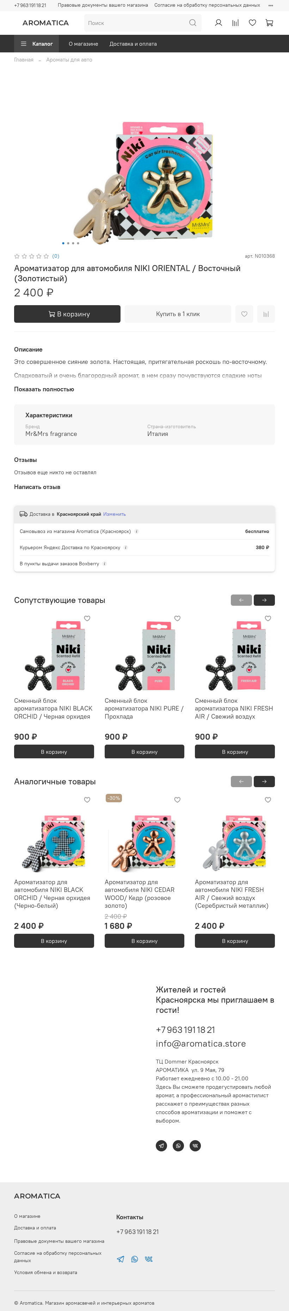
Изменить (114, 514)
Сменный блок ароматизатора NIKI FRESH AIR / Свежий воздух (234, 708)
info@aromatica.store (201, 1043)
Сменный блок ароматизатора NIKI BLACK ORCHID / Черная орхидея (53, 708)
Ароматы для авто (69, 59)
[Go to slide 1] (63, 243)
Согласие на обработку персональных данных (207, 5)
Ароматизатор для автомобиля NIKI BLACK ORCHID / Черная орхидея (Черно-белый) (52, 894)
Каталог (42, 43)
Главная (23, 59)
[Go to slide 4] (78, 243)
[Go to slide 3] (73, 243)
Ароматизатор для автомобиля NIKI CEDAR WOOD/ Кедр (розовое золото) (139, 894)
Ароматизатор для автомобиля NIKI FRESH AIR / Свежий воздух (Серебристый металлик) (232, 894)
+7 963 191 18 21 (30, 5)
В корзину (54, 751)
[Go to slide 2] (68, 243)
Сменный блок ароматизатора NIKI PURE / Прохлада (144, 708)
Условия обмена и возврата (45, 1272)
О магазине (83, 43)
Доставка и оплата (133, 43)
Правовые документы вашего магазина (103, 5)
